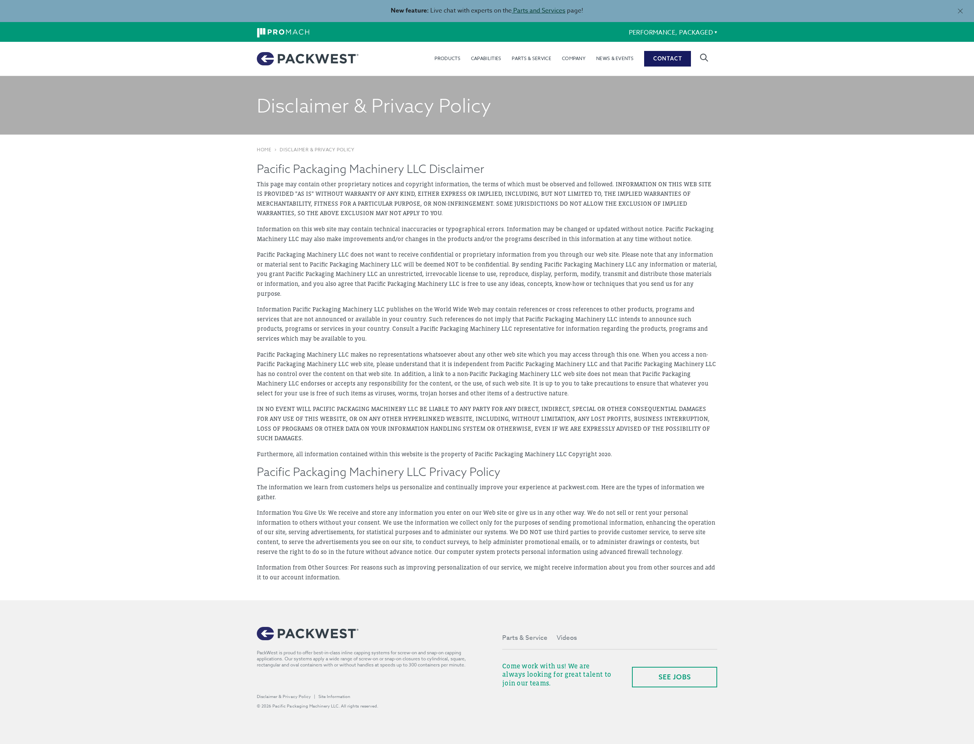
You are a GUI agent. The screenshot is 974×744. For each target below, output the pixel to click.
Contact (667, 58)
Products (447, 58)
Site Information (334, 696)
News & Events (614, 58)
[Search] (704, 58)
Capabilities (486, 58)
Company (574, 58)
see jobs (675, 677)
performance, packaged (671, 32)
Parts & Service (531, 58)
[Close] (960, 11)
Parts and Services (538, 10)
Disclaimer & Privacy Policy (317, 150)
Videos (567, 637)
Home (264, 150)
